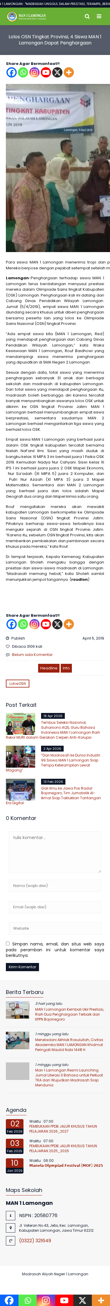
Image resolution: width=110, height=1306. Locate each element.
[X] (57, 72)
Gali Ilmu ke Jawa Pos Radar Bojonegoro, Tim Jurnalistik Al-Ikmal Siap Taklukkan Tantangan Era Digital (53, 795)
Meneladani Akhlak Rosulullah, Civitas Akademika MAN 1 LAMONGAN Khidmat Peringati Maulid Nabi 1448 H (69, 1044)
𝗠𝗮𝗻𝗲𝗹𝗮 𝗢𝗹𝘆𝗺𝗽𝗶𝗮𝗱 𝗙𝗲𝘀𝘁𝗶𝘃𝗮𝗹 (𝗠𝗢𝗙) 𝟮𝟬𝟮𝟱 (66, 1165)
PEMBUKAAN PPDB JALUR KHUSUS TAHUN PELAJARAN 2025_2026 (63, 1148)
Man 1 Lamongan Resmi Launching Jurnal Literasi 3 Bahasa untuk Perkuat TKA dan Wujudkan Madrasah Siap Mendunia (69, 1077)
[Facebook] (11, 72)
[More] (69, 72)
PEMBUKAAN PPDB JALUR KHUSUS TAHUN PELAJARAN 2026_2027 (63, 1129)
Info (66, 668)
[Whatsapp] (23, 72)
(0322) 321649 (35, 1240)
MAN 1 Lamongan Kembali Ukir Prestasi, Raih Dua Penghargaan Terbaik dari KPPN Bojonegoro (69, 1014)
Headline (48, 668)
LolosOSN (17, 683)
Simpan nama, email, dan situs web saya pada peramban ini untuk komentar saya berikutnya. (55, 949)
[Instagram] (34, 72)
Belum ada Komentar (32, 654)
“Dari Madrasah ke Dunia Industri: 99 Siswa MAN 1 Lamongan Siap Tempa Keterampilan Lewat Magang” (53, 762)
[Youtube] (46, 72)
